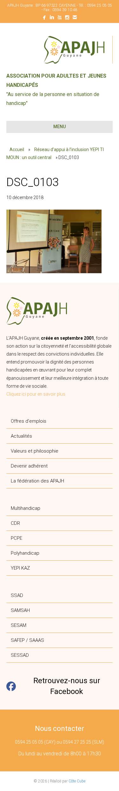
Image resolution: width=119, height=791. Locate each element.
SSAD (17, 595)
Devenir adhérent (29, 466)
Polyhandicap (25, 553)
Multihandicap (25, 508)
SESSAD (20, 655)
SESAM (18, 625)
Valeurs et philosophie (34, 451)
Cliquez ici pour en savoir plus (35, 394)
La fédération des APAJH (37, 481)
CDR (15, 523)
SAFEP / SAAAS (27, 640)
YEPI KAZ (20, 568)
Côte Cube (77, 781)
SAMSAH (20, 610)
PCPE (16, 538)
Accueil (17, 149)
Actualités (21, 436)
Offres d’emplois (28, 421)
